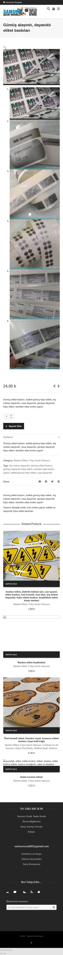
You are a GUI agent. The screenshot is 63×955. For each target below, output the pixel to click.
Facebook (16, 890)
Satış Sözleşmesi (31, 864)
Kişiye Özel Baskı (24, 748)
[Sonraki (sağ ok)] (4, 953)
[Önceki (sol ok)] (1, 953)
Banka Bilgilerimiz (32, 821)
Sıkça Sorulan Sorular (31, 826)
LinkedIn (37, 890)
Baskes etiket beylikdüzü (31, 662)
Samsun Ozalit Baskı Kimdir (31, 816)
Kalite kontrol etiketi (31, 777)
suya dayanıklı (44, 472)
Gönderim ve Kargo (31, 854)
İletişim (31, 831)
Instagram (9, 890)
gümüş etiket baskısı (41, 465)
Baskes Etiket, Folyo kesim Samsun (32, 460)
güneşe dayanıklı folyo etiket (17, 469)
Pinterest (30, 890)
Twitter (23, 890)
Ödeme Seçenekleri (31, 859)
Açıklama (8, 437)
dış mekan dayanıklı (19, 465)
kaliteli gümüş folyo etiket (23, 472)
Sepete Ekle (15, 426)
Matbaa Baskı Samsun (45, 748)
